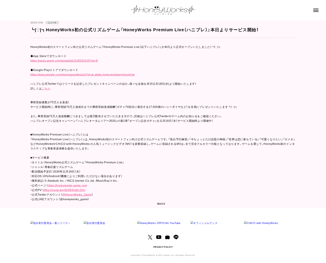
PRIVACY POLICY (163, 246)
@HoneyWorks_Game (77, 194)
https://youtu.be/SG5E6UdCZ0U (64, 190)
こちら (46, 88)
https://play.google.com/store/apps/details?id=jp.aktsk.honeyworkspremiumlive (82, 74)
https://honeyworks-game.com (67, 185)
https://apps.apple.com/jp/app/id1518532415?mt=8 (64, 60)
